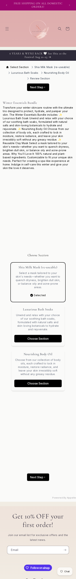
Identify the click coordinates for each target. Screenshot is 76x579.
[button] (7, 29)
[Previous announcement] (6, 5)
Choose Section (38, 338)
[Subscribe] (65, 550)
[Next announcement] (69, 5)
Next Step (36, 87)
